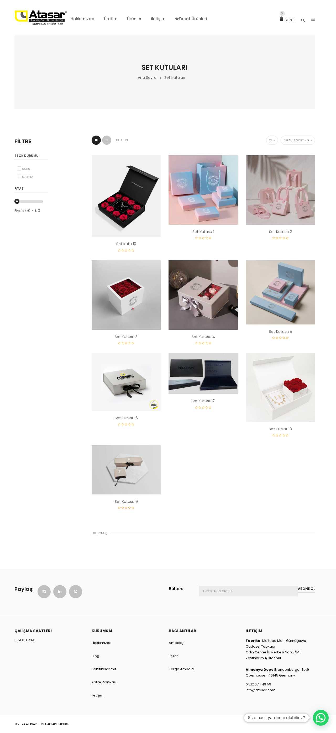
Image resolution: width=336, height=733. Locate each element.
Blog (95, 655)
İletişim (97, 695)
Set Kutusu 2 (280, 231)
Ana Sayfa (147, 77)
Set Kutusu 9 (126, 501)
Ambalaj (176, 642)
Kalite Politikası (104, 682)
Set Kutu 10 (126, 243)
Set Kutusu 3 (126, 336)
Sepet (288, 20)
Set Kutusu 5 (280, 331)
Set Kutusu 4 (203, 336)
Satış (26, 169)
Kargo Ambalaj (182, 669)
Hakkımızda (102, 642)
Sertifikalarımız (104, 669)
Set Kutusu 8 (280, 429)
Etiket (173, 655)
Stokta (27, 177)
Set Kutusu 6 (126, 418)
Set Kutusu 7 (203, 401)
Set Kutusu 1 (203, 231)
